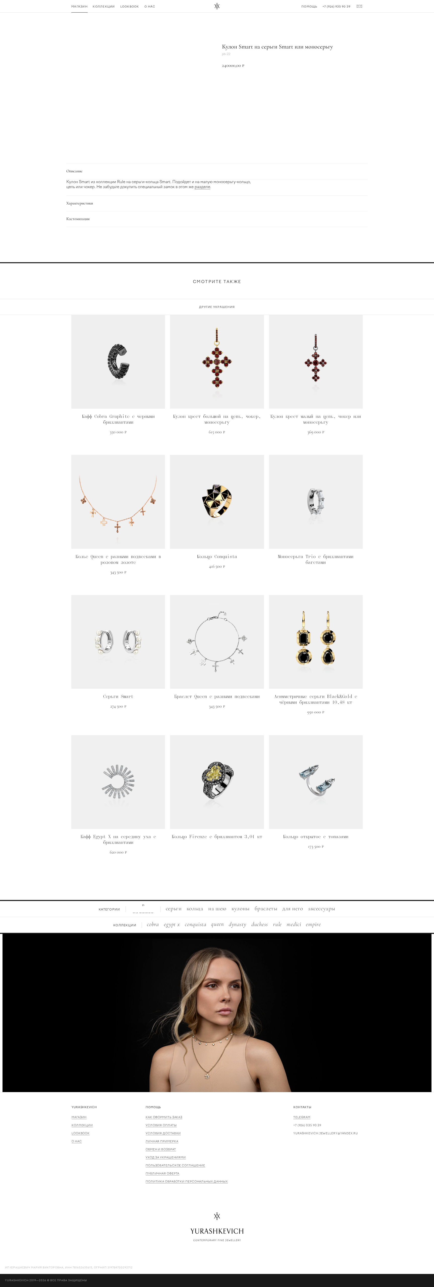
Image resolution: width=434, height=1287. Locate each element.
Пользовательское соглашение (175, 1165)
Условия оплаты (161, 1125)
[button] (292, 82)
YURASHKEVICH (84, 1107)
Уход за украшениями (166, 1157)
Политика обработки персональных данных (187, 1181)
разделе (202, 186)
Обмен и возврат (161, 1149)
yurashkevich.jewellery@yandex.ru (325, 1133)
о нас (77, 1141)
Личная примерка (162, 1141)
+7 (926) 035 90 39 (307, 1125)
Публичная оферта (162, 1173)
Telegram (301, 1117)
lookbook (81, 1133)
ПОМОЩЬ (153, 1107)
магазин (79, 1117)
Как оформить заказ (164, 1117)
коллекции (82, 1125)
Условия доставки (163, 1133)
